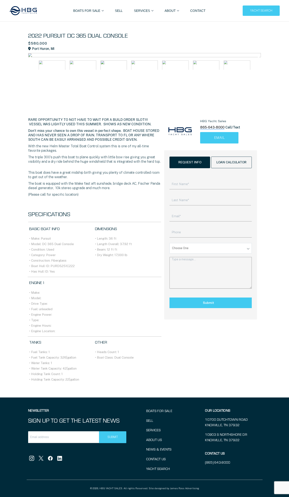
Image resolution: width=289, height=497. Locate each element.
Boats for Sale (159, 410)
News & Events (159, 449)
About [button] (170, 10)
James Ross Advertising (184, 488)
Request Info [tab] (189, 162)
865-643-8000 (212, 127)
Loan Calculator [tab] (231, 162)
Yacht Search (158, 468)
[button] (257, 56)
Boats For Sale (87, 10)
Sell (118, 10)
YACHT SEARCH (261, 10)
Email (219, 138)
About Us (154, 439)
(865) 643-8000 (217, 462)
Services (153, 430)
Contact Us (156, 459)
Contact (197, 10)
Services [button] (142, 10)
